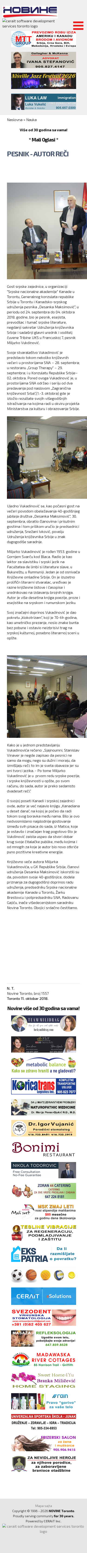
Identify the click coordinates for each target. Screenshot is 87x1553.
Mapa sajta (43, 1506)
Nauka (31, 119)
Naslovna (15, 119)
